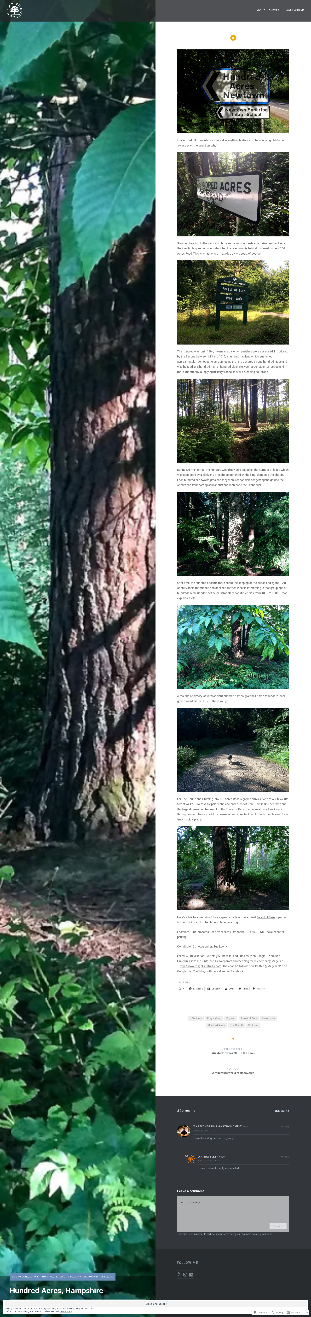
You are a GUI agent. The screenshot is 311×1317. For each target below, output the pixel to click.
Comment (278, 1226)
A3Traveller (223, 956)
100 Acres (196, 1018)
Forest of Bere (266, 917)
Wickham (253, 1025)
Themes (274, 10)
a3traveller (208, 1156)
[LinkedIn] (191, 1274)
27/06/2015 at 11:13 (204, 1130)
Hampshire (46, 1277)
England (230, 1018)
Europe (34, 1277)
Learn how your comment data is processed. (248, 1234)
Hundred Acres (216, 1025)
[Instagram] (185, 1274)
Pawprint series (98, 1277)
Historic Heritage (66, 1277)
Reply (286, 1126)
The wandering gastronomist (217, 1126)
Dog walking (20, 1277)
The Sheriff (236, 1025)
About (260, 10)
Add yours (282, 1111)
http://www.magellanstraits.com (200, 966)
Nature (82, 1277)
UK (111, 1277)
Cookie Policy (66, 1311)
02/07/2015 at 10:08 (209, 1160)
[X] (179, 1274)
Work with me (295, 10)
